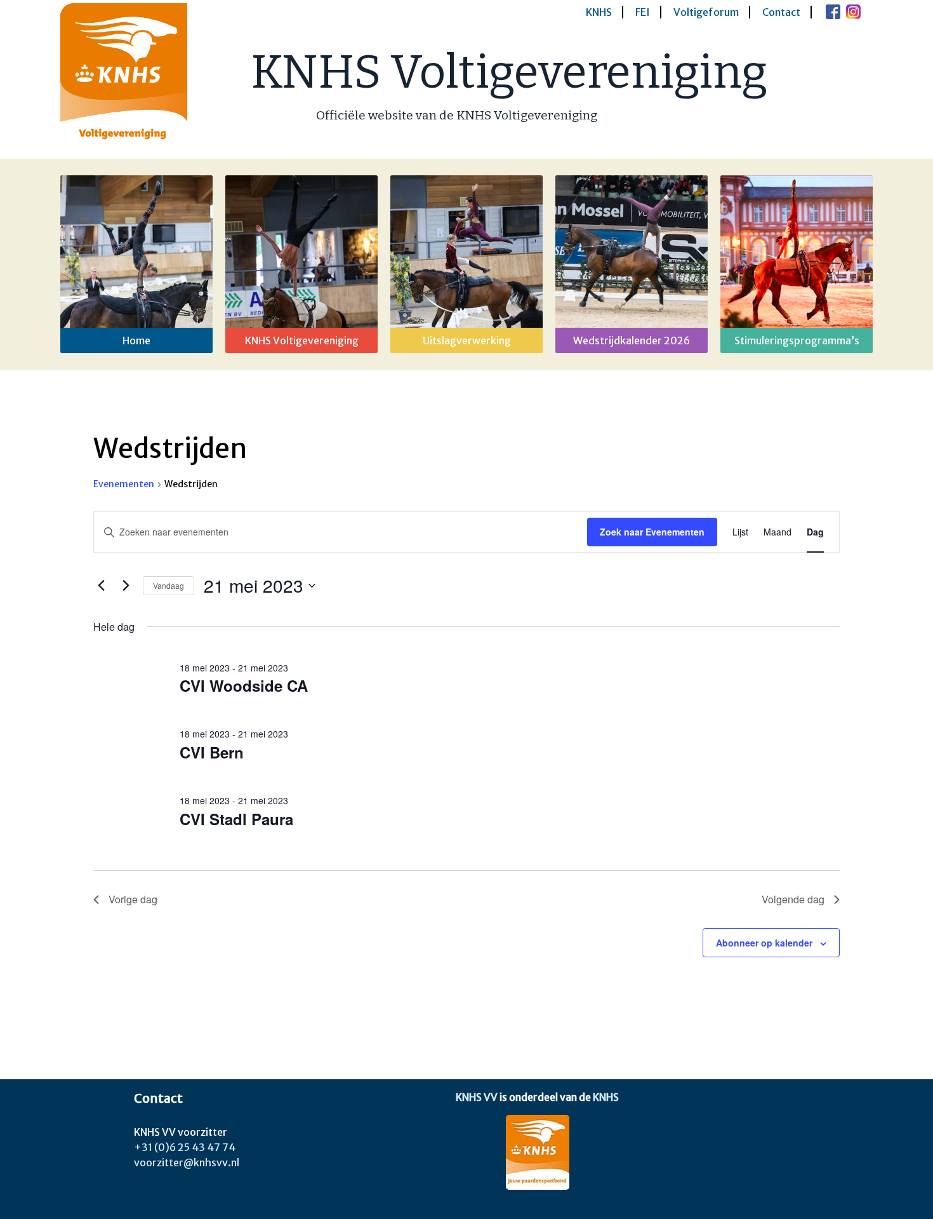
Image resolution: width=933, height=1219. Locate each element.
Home (136, 340)
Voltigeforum (706, 12)
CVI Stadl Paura (236, 819)
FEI (642, 12)
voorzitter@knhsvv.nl (186, 1162)
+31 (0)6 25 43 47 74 (184, 1147)
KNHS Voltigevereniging (509, 72)
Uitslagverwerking (467, 340)
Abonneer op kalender (764, 942)
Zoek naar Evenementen (652, 531)
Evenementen (123, 484)
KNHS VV (477, 1097)
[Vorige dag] (101, 585)
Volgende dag (793, 899)
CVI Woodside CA (244, 685)
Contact (781, 12)
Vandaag (168, 585)
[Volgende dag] (125, 585)
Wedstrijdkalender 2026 (631, 340)
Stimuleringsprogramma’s (796, 340)
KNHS (599, 12)
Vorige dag (133, 899)
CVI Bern (212, 752)
